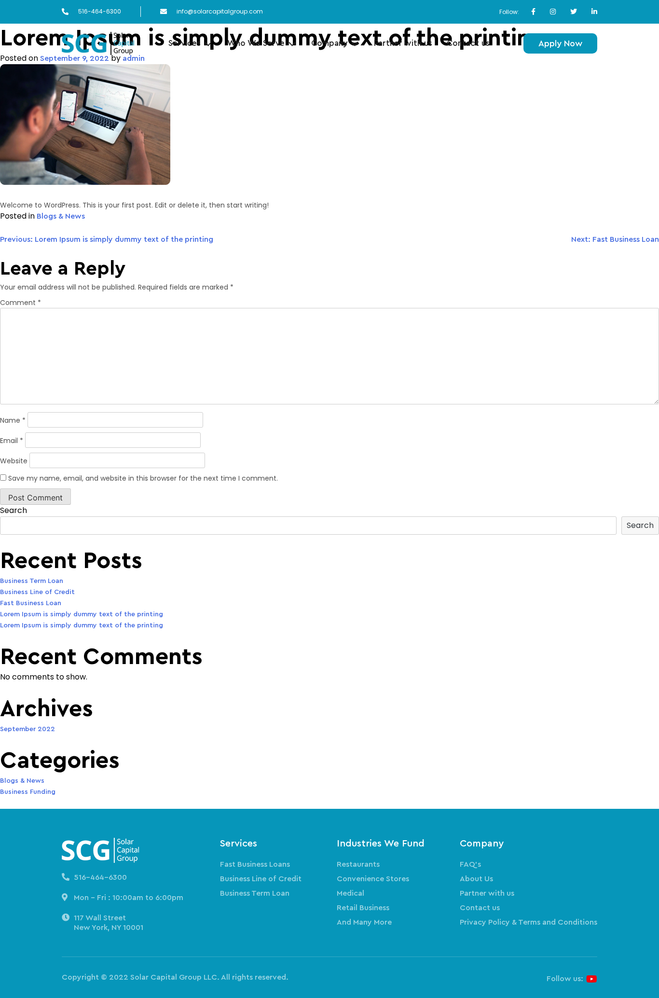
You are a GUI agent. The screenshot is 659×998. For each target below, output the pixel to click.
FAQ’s (470, 864)
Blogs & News (61, 216)
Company (329, 43)
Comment (20, 302)
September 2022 (27, 729)
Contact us (468, 43)
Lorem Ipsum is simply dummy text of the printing (81, 614)
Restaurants (358, 864)
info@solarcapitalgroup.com (220, 11)
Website (13, 461)
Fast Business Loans (255, 864)
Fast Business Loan (30, 603)
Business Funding (27, 792)
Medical (350, 893)
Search (13, 510)
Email (11, 440)
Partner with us (403, 43)
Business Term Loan (31, 581)
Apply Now (560, 43)
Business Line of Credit (37, 592)
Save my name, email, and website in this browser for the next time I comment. (143, 478)
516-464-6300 (99, 11)
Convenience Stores (373, 879)
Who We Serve (256, 43)
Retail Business (363, 908)
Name (13, 420)
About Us (476, 879)
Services (184, 43)
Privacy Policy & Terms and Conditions (528, 922)
